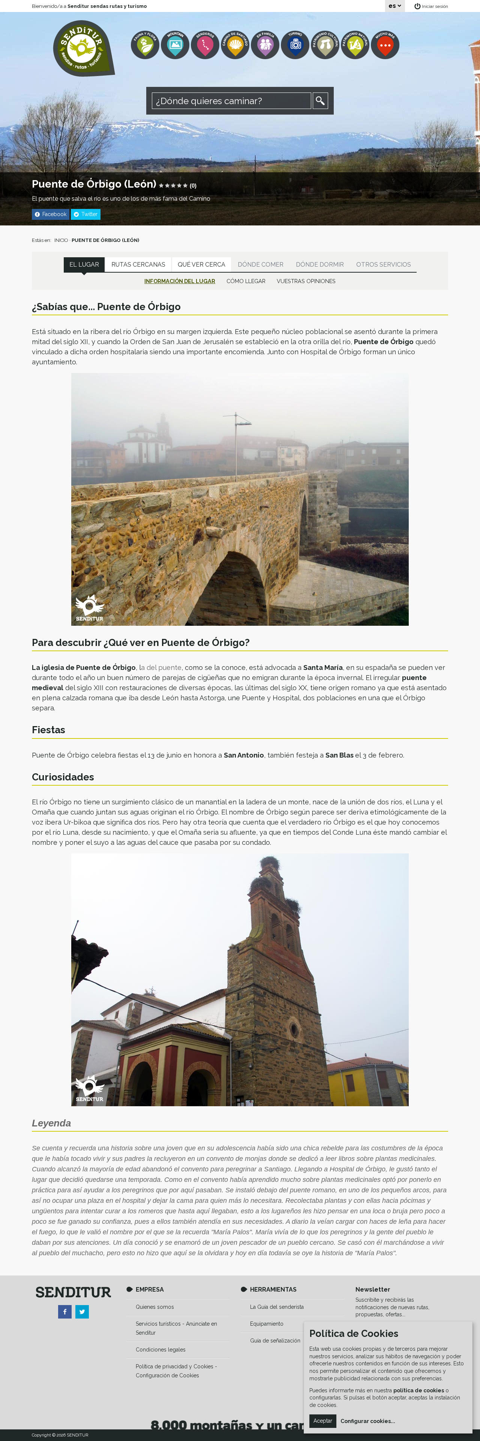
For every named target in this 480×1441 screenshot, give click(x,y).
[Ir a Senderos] (206, 45)
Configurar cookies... (367, 1421)
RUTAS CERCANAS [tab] (138, 264)
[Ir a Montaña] (176, 45)
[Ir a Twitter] (82, 1312)
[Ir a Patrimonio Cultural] (326, 45)
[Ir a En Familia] (266, 45)
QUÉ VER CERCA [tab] (201, 264)
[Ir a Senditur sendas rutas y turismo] (84, 48)
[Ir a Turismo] (296, 45)
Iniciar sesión (435, 6)
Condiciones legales (161, 1350)
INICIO (61, 240)
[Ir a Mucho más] (386, 45)
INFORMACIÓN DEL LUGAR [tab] (179, 281)
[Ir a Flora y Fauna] (146, 45)
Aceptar (323, 1421)
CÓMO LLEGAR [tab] (246, 281)
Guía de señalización (275, 1341)
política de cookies (418, 1390)
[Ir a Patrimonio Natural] (356, 45)
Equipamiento (267, 1324)
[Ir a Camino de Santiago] (236, 45)
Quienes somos (155, 1307)
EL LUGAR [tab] (84, 264)
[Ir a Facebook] (65, 1312)
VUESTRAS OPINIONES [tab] (306, 281)
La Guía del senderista (277, 1307)
